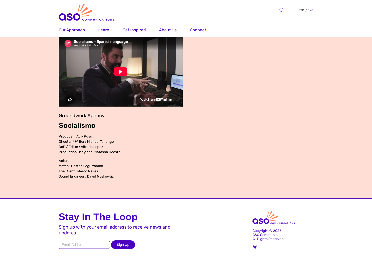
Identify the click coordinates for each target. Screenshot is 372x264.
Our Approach (72, 29)
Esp (301, 10)
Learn (103, 29)
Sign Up (123, 245)
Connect (198, 29)
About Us (168, 29)
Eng (310, 10)
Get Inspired (134, 29)
